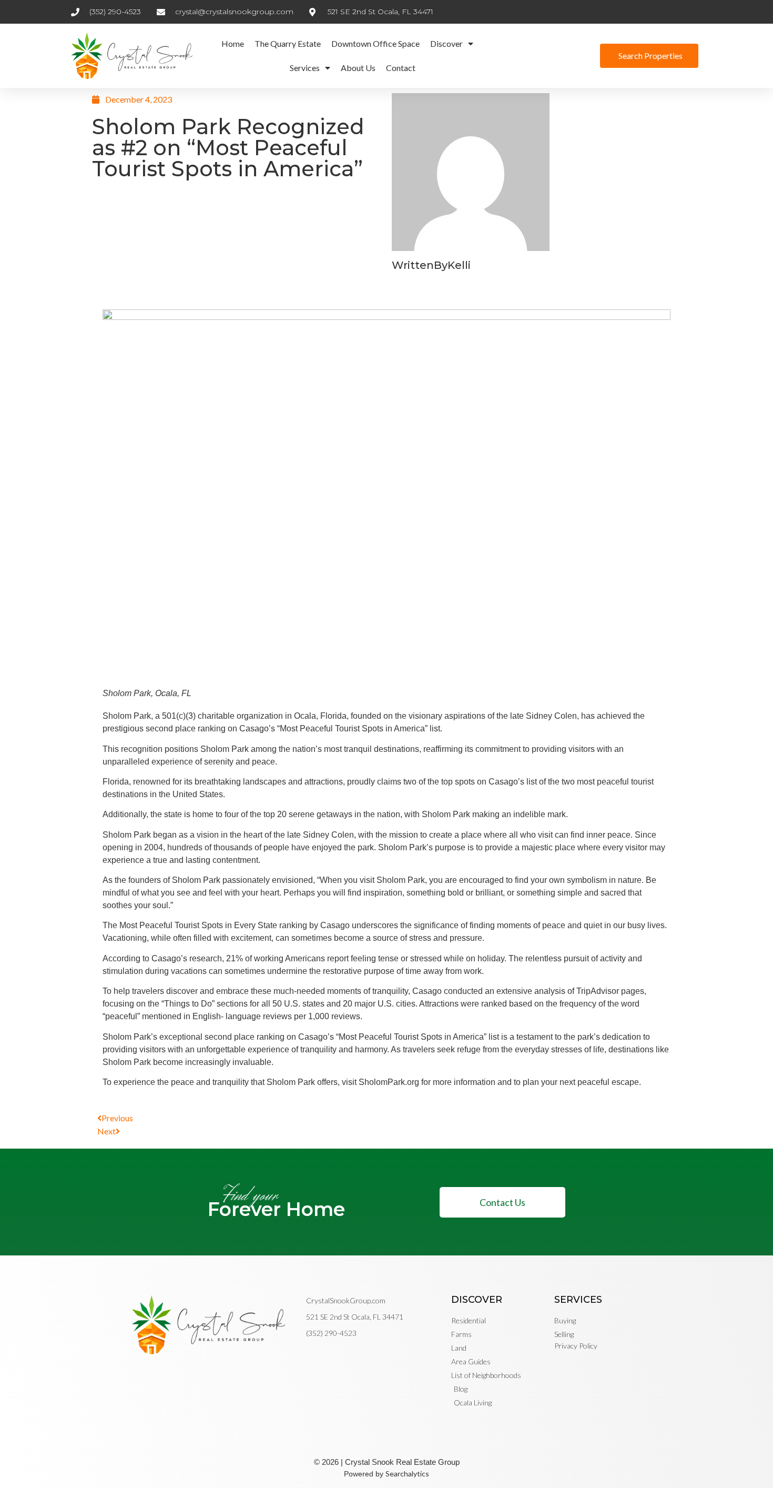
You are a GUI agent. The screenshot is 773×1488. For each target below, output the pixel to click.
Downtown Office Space (375, 43)
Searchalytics (407, 1473)
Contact (400, 68)
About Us (358, 68)
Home (232, 43)
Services (305, 68)
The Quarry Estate (288, 43)
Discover (446, 43)
